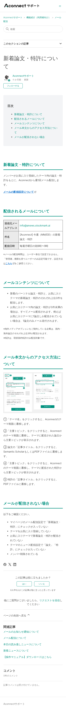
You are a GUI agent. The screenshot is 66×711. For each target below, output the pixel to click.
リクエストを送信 (49, 600)
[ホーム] (22, 7)
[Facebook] (4, 564)
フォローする (13, 85)
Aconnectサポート (12, 17)
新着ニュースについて (16, 650)
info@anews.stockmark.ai (35, 225)
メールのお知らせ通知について (21, 631)
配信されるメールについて (29, 118)
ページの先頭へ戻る (15, 615)
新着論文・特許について (28, 114)
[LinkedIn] (14, 564)
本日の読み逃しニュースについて (22, 644)
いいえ (42, 584)
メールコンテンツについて (29, 123)
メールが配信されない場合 (29, 137)
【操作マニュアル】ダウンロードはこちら (27, 657)
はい (24, 584)
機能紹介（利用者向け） (38, 17)
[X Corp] (9, 564)
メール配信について (14, 638)
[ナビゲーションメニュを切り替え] (60, 5)
